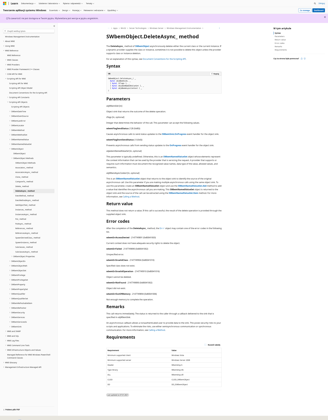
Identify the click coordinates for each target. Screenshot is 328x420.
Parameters (280, 36)
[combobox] (28, 31)
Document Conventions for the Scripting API (164, 59)
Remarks (278, 46)
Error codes (280, 43)
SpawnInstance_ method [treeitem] (26, 242)
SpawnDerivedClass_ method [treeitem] (27, 237)
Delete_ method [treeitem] (22, 186)
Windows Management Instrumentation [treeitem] (22, 36)
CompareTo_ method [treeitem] (24, 181)
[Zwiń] (54, 26)
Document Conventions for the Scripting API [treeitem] (28, 93)
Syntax (278, 33)
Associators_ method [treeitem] (24, 167)
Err (161, 228)
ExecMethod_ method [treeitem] (24, 195)
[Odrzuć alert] (325, 17)
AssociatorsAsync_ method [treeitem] (26, 172)
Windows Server (156, 28)
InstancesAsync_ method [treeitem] (26, 214)
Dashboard (319, 10)
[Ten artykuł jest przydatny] (301, 58)
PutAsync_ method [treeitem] (23, 223)
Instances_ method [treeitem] (23, 209)
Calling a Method (131, 196)
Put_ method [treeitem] (20, 219)
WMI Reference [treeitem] (13, 55)
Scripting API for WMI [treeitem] (18, 83)
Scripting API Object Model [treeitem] (20, 88)
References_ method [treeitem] (24, 228)
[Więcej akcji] (219, 28)
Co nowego (305, 10)
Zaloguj (322, 3)
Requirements (281, 50)
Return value (280, 39)
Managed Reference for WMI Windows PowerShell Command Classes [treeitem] (28, 356)
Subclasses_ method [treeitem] (24, 247)
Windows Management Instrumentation (184, 28)
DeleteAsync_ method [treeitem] (25, 191)
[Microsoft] (4, 3)
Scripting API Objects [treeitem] (20, 106)
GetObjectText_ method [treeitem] (25, 205)
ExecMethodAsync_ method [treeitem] (27, 200)
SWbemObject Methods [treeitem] (25, 163)
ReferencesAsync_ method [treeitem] (26, 233)
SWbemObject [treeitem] (19, 153)
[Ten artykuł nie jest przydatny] (304, 58)
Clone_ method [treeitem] (21, 177)
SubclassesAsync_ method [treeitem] (26, 252)
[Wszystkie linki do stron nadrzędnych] (108, 28)
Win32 (123, 28)
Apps (115, 28)
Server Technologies (138, 28)
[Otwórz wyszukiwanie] (314, 3)
